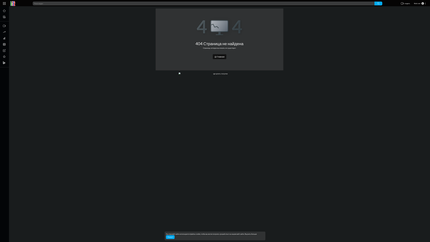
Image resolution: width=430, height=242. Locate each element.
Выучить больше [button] (251, 234)
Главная (220, 56)
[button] (420, 3)
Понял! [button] (170, 237)
